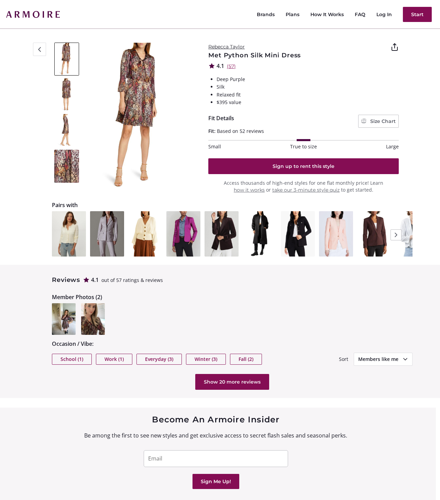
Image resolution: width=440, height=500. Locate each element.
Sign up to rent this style (303, 166)
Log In (384, 14)
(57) (231, 66)
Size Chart (382, 121)
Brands (266, 14)
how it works (249, 190)
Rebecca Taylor (226, 47)
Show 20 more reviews (232, 382)
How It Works (327, 14)
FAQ (360, 14)
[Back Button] (39, 49)
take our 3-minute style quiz (306, 190)
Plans (292, 14)
